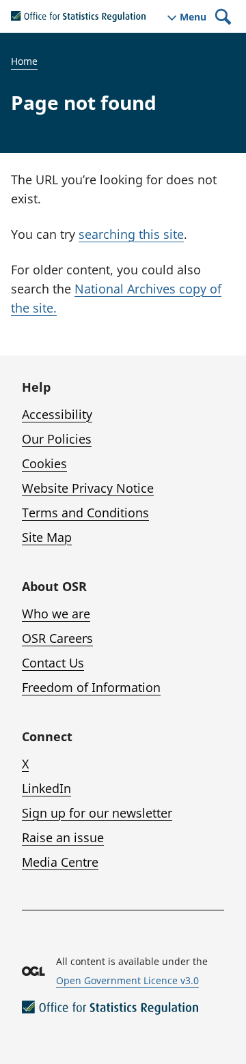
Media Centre (60, 862)
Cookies (44, 463)
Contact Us (53, 663)
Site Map (47, 537)
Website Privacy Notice (88, 488)
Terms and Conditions (85, 512)
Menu (193, 17)
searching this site (131, 234)
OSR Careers (57, 638)
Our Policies (57, 439)
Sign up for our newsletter (97, 813)
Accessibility (57, 414)
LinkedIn (46, 788)
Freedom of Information (91, 687)
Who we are (56, 613)
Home (24, 61)
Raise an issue (63, 837)
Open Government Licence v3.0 (127, 980)
